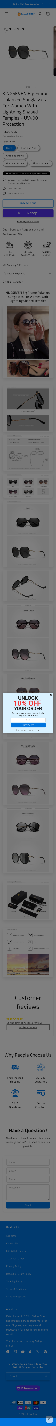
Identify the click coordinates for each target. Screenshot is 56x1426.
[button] (28, 725)
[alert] (28, 713)
